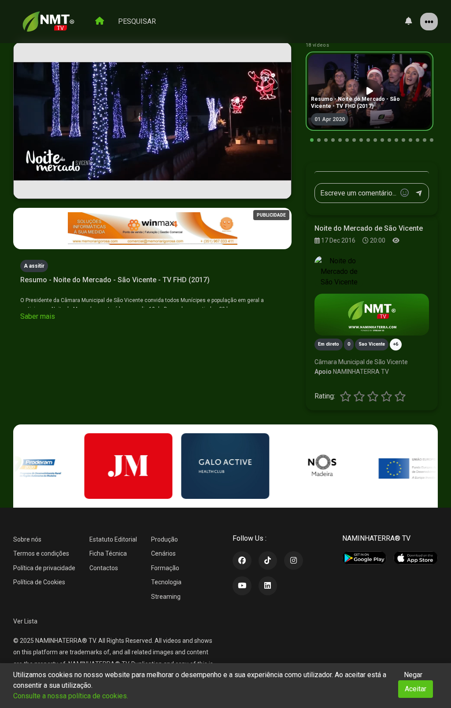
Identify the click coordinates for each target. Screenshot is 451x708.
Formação (165, 568)
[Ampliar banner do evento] (371, 315)
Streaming (166, 596)
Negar (413, 675)
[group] (369, 91)
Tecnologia (166, 582)
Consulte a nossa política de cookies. (70, 696)
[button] (312, 140)
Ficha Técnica (108, 553)
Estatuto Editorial (113, 539)
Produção (164, 539)
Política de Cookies (39, 582)
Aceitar (415, 689)
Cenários (163, 553)
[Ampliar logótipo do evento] (339, 272)
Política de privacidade (44, 568)
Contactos (103, 568)
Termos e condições (41, 553)
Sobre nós (27, 539)
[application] (152, 120)
